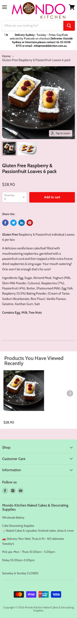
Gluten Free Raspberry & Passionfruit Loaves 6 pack (23, 418)
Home (6, 56)
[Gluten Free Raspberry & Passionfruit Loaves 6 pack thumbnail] (9, 148)
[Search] (69, 26)
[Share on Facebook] (5, 223)
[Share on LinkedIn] (21, 223)
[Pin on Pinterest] (30, 223)
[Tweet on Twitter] (13, 223)
